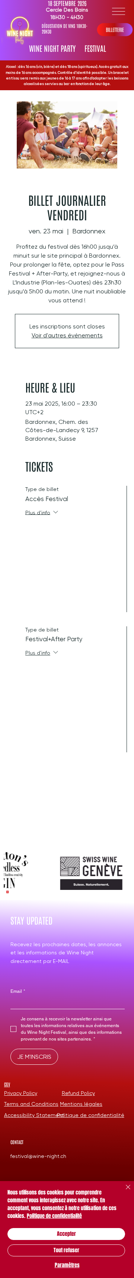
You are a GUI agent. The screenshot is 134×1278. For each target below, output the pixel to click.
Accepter (66, 1234)
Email (17, 991)
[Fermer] (124, 1191)
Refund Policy (78, 1093)
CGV (7, 1084)
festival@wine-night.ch (38, 1156)
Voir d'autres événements (67, 335)
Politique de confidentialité (90, 1115)
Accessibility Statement (34, 1115)
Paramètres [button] (67, 1265)
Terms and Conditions (31, 1104)
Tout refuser (66, 1250)
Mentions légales (81, 1104)
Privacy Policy (20, 1093)
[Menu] (118, 11)
